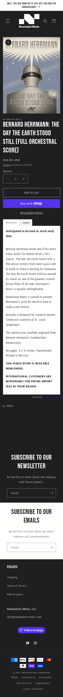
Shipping (7, 165)
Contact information (33, 689)
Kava (58, 397)
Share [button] (9, 405)
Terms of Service (16, 585)
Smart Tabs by (49, 397)
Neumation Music (30, 672)
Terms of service (24, 683)
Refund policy (15, 594)
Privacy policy (45, 677)
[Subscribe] (51, 493)
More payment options (31, 212)
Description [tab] (11, 222)
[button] (8, 21)
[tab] (25, 222)
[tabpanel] (31, 310)
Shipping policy (43, 683)
